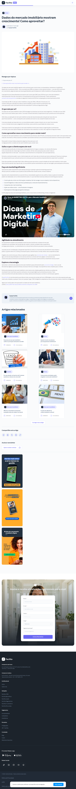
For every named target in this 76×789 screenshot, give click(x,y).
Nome (24, 598)
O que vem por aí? (7, 80)
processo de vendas (42, 255)
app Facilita (6, 277)
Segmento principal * (28, 628)
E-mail (24, 606)
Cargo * (25, 620)
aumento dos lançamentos (9, 98)
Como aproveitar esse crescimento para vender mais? (16, 83)
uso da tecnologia (49, 265)
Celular (25, 613)
